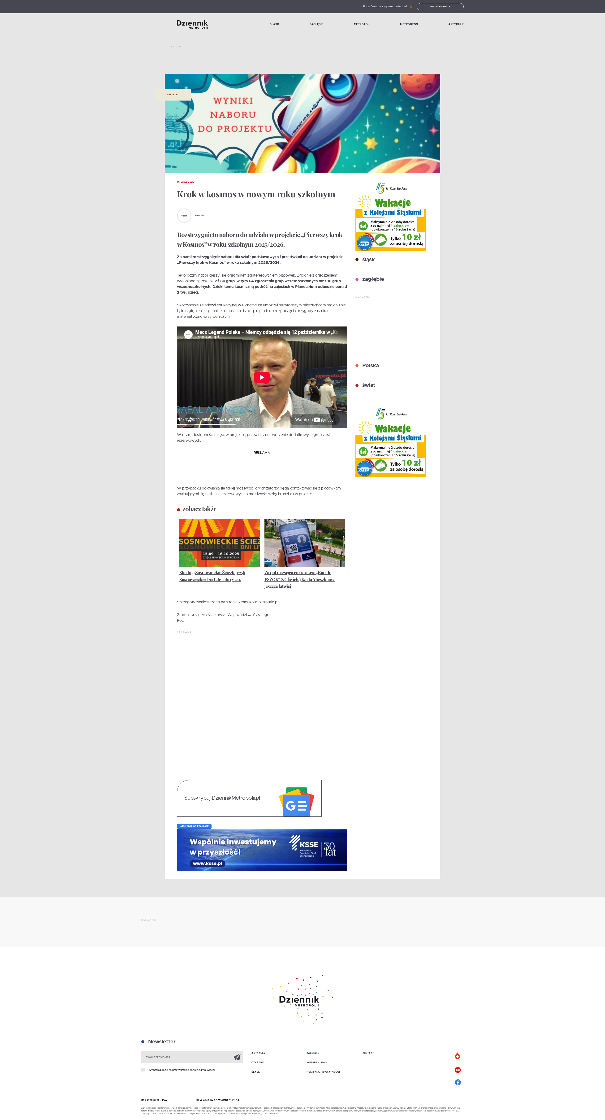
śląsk (368, 259)
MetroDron (409, 24)
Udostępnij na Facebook (194, 826)
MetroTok (362, 24)
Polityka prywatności (323, 1072)
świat (368, 385)
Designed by (149, 1100)
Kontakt (368, 1053)
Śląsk (274, 24)
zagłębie (372, 279)
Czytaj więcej (207, 1070)
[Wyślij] (237, 1057)
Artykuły (456, 24)
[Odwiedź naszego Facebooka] (458, 1081)
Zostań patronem (440, 7)
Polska (370, 365)
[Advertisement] (255, 61)
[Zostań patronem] (458, 1056)
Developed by (205, 1100)
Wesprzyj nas (317, 1062)
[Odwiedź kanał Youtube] (458, 1069)
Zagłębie (317, 24)
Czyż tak (257, 1062)
